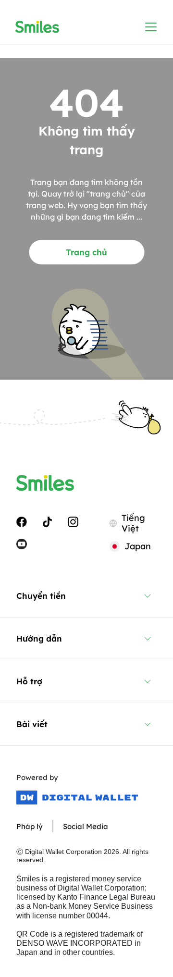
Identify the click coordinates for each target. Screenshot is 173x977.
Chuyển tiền (41, 596)
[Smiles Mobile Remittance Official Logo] (37, 27)
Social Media (85, 826)
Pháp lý (29, 826)
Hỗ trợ (29, 681)
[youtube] (21, 543)
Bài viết (32, 724)
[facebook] (21, 521)
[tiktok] (47, 521)
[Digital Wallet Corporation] (77, 798)
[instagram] (73, 521)
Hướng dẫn (39, 638)
